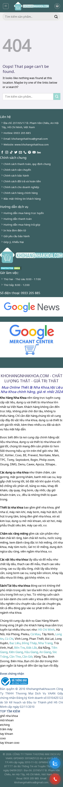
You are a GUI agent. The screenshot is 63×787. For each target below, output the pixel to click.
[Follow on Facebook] (2, 152)
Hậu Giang (31, 652)
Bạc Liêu (14, 643)
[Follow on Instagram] (6, 152)
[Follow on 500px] (39, 152)
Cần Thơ (15, 657)
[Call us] (24, 152)
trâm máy (6, 729)
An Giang (45, 652)
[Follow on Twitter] (15, 152)
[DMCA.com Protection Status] (11, 268)
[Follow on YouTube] (34, 152)
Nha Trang (45, 643)
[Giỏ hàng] (57, 6)
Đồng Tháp (29, 643)
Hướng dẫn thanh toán (18, 219)
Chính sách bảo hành (16, 175)
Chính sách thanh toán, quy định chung (27, 164)
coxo (3, 738)
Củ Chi (9, 639)
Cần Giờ (27, 657)
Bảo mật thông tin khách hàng (22, 198)
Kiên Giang (16, 652)
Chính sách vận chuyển (17, 169)
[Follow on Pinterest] (29, 152)
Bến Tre (19, 648)
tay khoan (6, 734)
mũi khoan (7, 720)
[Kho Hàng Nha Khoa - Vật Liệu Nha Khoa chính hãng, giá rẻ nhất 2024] (31, 6)
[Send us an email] (20, 152)
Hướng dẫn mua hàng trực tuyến (24, 213)
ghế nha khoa (9, 716)
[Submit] (56, 16)
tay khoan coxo (9, 743)
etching (5, 725)
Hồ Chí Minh (46, 630)
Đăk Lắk (31, 648)
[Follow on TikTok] (11, 152)
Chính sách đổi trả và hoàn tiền (22, 181)
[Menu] (6, 6)
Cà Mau (35, 634)
